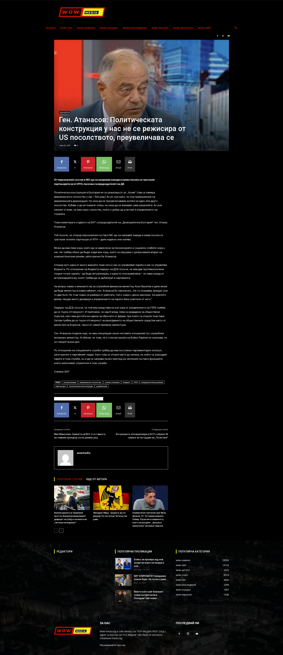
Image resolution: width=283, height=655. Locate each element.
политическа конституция (81, 386)
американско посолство (90, 382)
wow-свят (204, 27)
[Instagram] (223, 36)
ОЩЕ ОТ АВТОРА (96, 479)
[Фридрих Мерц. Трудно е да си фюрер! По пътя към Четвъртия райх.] (111, 498)
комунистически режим (152, 382)
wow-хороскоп (183, 27)
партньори (61, 386)
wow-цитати (160, 27)
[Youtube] (228, 36)
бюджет (126, 382)
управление (101, 386)
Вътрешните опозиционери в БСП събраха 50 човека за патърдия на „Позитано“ (142, 436)
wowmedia (83, 452)
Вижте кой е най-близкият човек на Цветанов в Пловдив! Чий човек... (148, 595)
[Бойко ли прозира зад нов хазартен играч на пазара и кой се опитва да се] (123, 563)
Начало (51, 27)
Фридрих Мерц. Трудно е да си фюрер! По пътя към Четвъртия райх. (110, 516)
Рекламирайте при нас (113, 645)
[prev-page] (56, 531)
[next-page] (61, 531)
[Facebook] (217, 36)
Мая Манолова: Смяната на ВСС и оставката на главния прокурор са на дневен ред (79, 436)
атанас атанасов (112, 382)
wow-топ (66, 27)
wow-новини (86, 27)
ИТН (136, 382)
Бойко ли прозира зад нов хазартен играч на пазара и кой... (149, 562)
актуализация (70, 382)
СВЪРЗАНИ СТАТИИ (69, 479)
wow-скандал (108, 27)
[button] (236, 28)
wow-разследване (135, 27)
